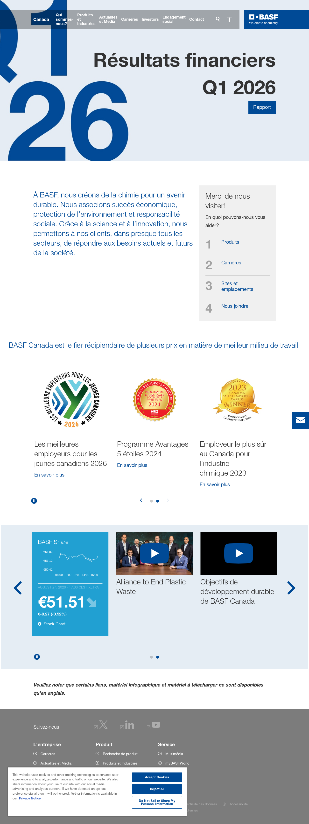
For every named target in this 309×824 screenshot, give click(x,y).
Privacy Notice (30, 798)
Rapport (262, 107)
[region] (97, 791)
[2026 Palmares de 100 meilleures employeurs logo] (71, 399)
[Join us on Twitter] (101, 727)
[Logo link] (263, 19)
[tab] (151, 501)
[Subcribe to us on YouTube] (154, 727)
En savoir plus (49, 484)
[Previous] (141, 501)
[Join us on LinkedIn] (127, 727)
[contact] (300, 420)
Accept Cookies (157, 777)
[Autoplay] (34, 501)
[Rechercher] (218, 19)
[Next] (168, 501)
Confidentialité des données (197, 804)
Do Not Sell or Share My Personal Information (157, 802)
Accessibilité (239, 804)
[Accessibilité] (229, 19)
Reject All (157, 789)
